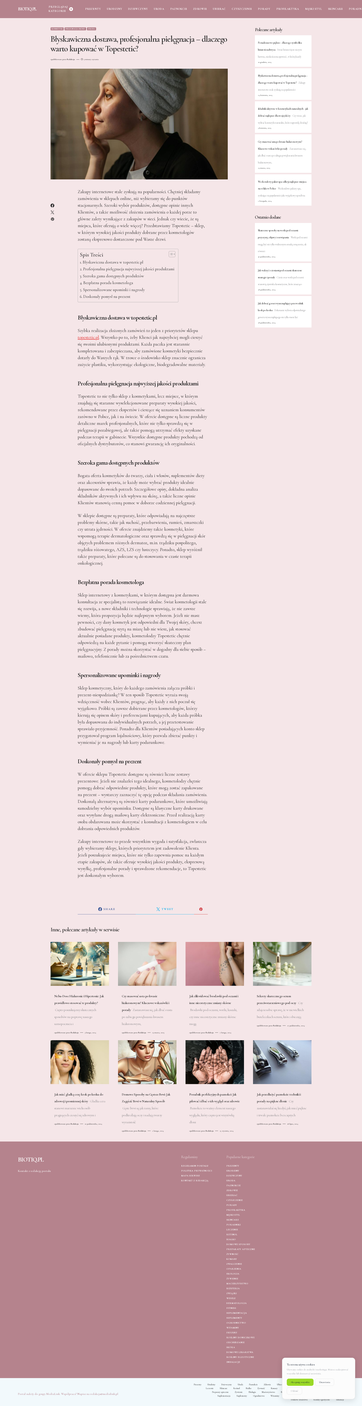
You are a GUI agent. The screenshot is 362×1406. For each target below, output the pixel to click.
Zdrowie (232, 1190)
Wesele (231, 1298)
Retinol (231, 1234)
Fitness (231, 1308)
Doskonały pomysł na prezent (106, 296)
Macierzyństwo (237, 1283)
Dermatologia (236, 1303)
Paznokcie (233, 1185)
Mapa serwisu (190, 1175)
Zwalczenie (234, 1264)
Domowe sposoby (238, 1244)
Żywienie (232, 1278)
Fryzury (231, 1332)
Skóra (230, 1347)
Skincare (232, 1219)
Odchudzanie (235, 1342)
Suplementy (234, 1318)
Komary (231, 1259)
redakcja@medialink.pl (104, 1394)
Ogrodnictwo (236, 1322)
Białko (231, 1239)
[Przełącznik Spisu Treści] (170, 254)
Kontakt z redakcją (195, 1180)
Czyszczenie (234, 1200)
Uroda (91, 29)
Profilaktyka (235, 1210)
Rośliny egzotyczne (240, 1357)
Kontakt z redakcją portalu (34, 1171)
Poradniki (233, 1224)
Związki (231, 1293)
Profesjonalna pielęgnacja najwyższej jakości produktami (128, 269)
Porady (231, 1205)
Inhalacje (233, 1362)
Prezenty (232, 1166)
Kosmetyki (57, 29)
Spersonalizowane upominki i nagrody (114, 289)
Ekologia (232, 1273)
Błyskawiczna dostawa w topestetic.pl (113, 262)
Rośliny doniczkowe (240, 1337)
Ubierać (232, 1195)
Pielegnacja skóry (75, 29)
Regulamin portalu (194, 1166)
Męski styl (233, 1215)
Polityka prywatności (196, 1170)
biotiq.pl (27, 9)
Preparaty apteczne (240, 1249)
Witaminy (232, 1327)
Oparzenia (233, 1269)
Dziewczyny (234, 1175)
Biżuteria (233, 1288)
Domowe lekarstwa (239, 1352)
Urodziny (232, 1170)
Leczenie (232, 1229)
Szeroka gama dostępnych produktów (113, 276)
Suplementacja (236, 1313)
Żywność (232, 1254)
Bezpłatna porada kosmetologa (108, 282)
